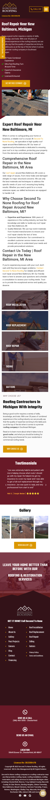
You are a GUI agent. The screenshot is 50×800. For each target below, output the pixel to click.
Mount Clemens (20, 787)
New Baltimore (8, 787)
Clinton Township (40, 784)
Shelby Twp (24, 789)
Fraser (44, 787)
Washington (15, 789)
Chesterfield (13, 782)
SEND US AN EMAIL (25, 735)
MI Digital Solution (39, 769)
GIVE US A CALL (25, 718)
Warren (21, 782)
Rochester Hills (16, 792)
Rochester (41, 789)
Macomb (33, 789)
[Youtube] (25, 795)
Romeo (7, 789)
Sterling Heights (27, 784)
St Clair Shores (14, 784)
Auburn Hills (27, 792)
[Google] (30, 795)
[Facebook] (20, 795)
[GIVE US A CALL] (25, 712)
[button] (46, 9)
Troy (27, 782)
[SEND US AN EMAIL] (25, 729)
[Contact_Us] (42, 793)
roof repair (10, 173)
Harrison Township (34, 787)
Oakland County (35, 782)
